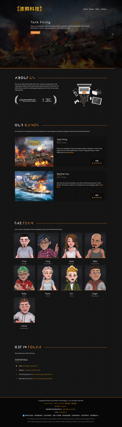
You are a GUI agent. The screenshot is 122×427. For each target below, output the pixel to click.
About (85, 9)
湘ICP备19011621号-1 (69, 409)
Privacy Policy (48, 403)
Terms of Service (59, 403)
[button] (9, 34)
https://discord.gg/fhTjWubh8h (42, 378)
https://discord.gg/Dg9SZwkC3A (42, 374)
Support (63, 406)
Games (91, 9)
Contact (103, 9)
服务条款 (74, 403)
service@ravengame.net (30, 366)
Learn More (35, 32)
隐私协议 (67, 403)
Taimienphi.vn (63, 412)
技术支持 (57, 406)
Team (97, 9)
